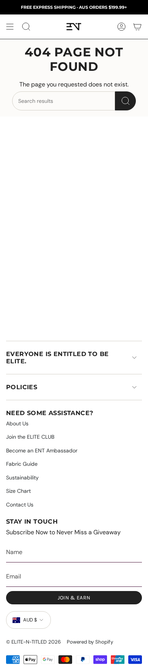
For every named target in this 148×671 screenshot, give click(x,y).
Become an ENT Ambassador (41, 450)
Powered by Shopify (90, 642)
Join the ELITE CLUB (30, 436)
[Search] (125, 100)
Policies (21, 387)
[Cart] (137, 26)
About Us (17, 423)
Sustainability (22, 477)
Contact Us (19, 504)
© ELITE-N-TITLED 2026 (33, 642)
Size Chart (18, 490)
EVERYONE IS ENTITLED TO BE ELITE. (57, 357)
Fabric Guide (22, 463)
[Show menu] (9, 26)
